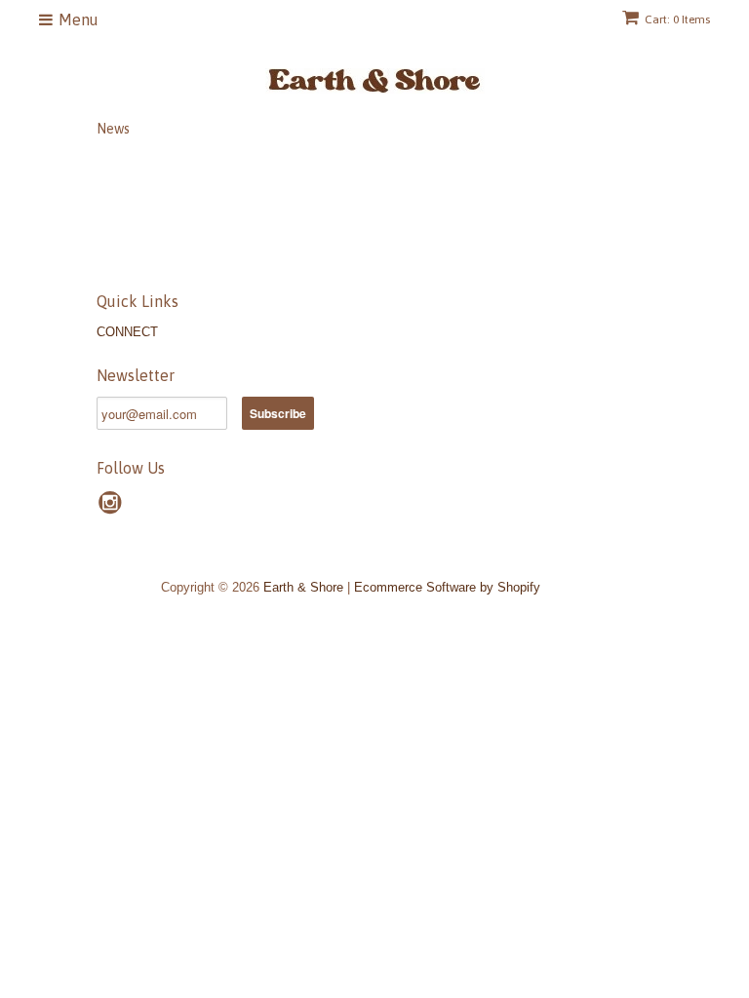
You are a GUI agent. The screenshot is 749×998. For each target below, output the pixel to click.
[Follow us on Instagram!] (113, 508)
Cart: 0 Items (677, 19)
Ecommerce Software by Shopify (447, 587)
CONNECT (127, 332)
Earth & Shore (303, 587)
